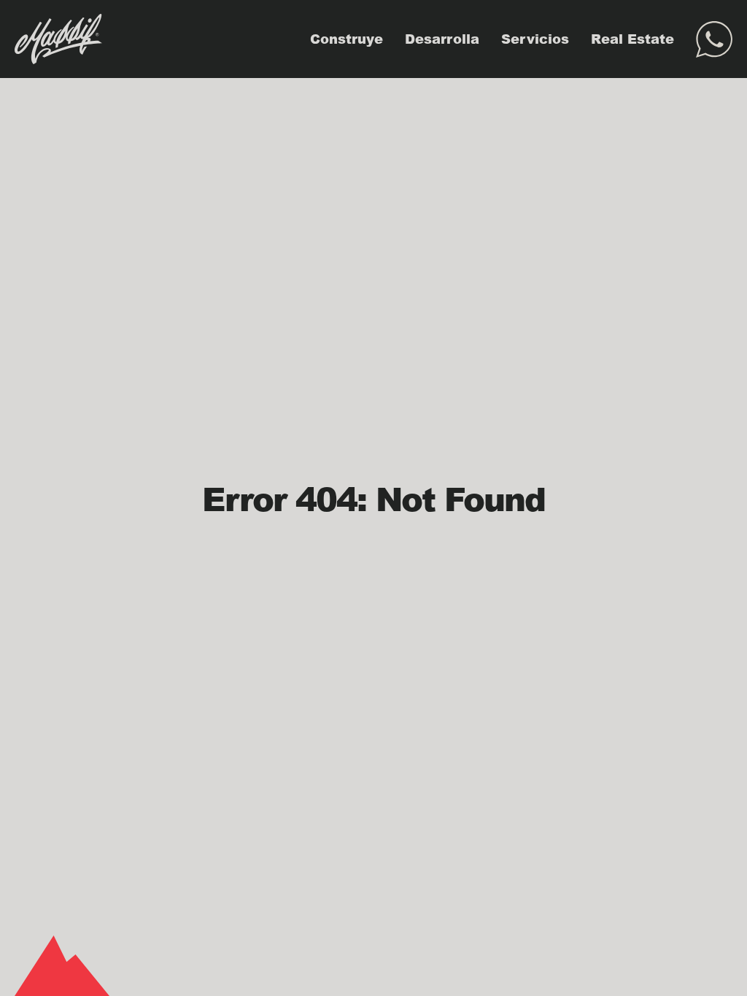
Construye (346, 38)
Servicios (535, 38)
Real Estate (632, 38)
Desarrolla (442, 38)
